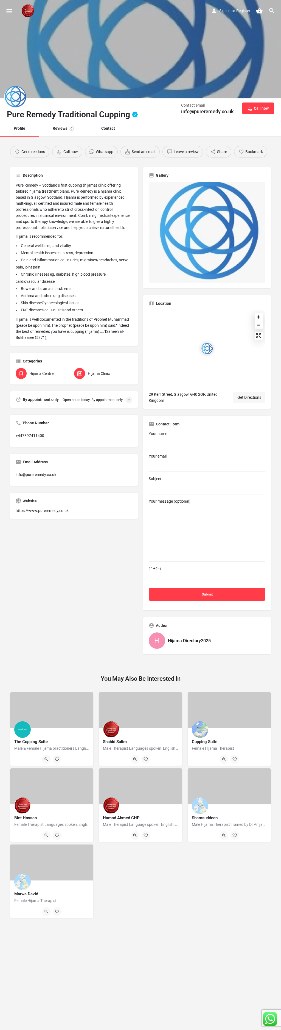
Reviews (62, 128)
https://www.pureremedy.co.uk (42, 510)
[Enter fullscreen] (259, 336)
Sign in (225, 11)
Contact (108, 128)
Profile (19, 128)
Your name (158, 433)
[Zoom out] (259, 325)
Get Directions (249, 397)
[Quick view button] (46, 759)
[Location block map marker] (207, 349)
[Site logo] (28, 11)
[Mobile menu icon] (9, 11)
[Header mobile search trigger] (272, 10)
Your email (158, 456)
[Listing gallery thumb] (207, 232)
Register (243, 11)
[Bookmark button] (57, 759)
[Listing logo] (15, 97)
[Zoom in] (259, 317)
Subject (155, 479)
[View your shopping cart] (259, 10)
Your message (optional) (169, 501)
